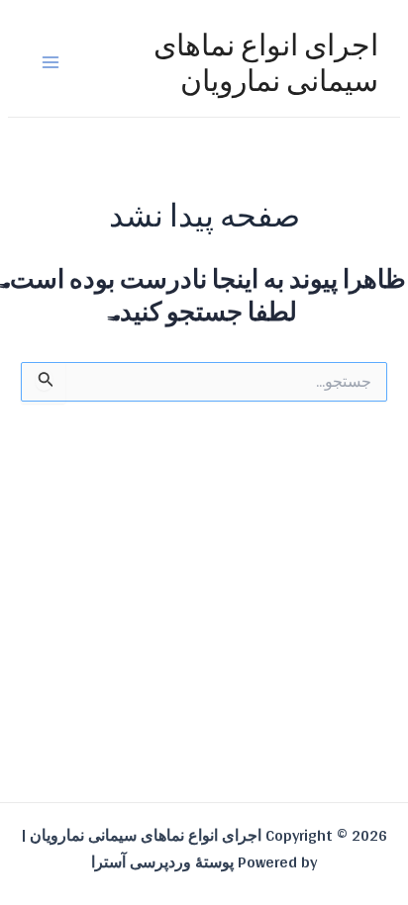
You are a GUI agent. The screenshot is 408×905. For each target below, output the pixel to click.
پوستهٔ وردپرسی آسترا (162, 862)
